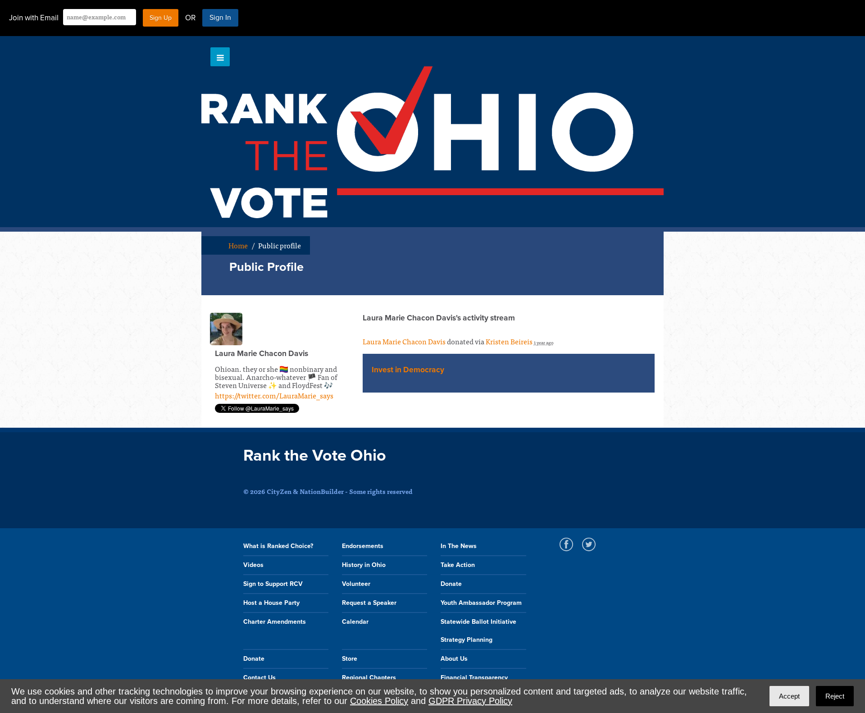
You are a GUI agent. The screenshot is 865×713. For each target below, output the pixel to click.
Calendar (355, 622)
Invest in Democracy (408, 370)
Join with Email (34, 18)
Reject (834, 696)
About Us (454, 659)
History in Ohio (364, 565)
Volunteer (356, 584)
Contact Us (259, 677)
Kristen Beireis (509, 341)
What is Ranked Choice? (278, 546)
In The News (459, 546)
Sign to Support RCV (273, 584)
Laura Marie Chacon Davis (404, 341)
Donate (451, 584)
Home (238, 245)
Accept (789, 696)
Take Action (458, 565)
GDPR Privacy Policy (470, 701)
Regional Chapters (369, 677)
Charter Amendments (274, 622)
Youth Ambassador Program (481, 603)
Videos (253, 565)
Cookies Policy (379, 701)
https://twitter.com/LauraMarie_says (274, 395)
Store (349, 659)
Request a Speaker (369, 603)
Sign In (220, 17)
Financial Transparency (474, 677)
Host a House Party (271, 603)
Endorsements (362, 546)
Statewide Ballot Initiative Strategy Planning (478, 631)
